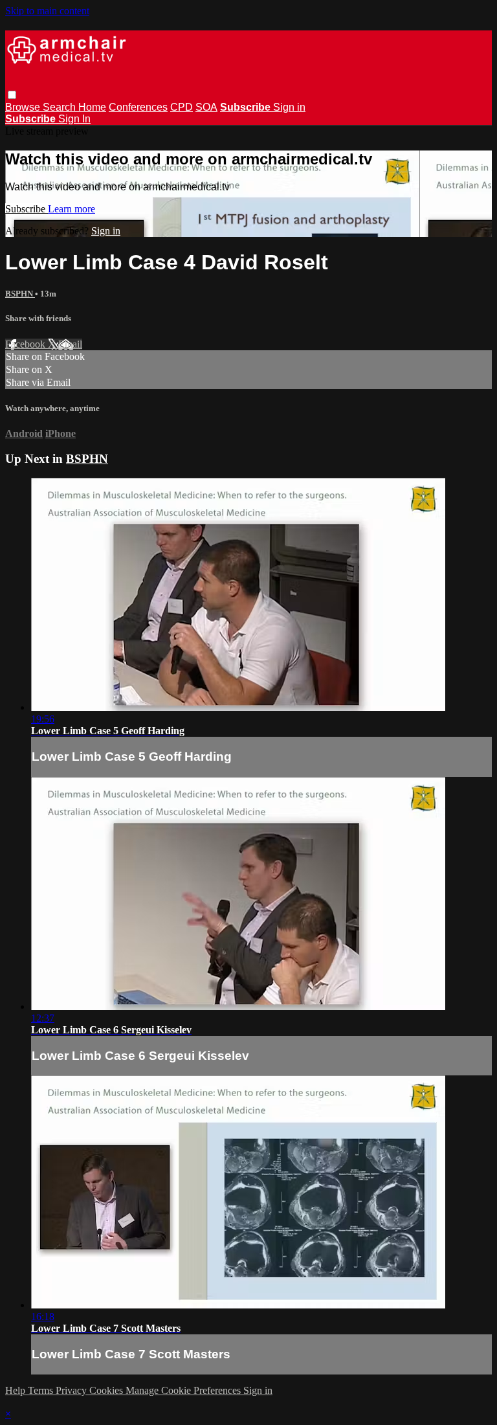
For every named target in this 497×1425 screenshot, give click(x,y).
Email (70, 344)
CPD (181, 107)
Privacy (72, 1390)
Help (16, 1390)
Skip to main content (47, 10)
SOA (206, 107)
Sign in (289, 107)
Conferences (138, 107)
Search (60, 107)
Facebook (26, 344)
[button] (12, 95)
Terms (42, 1390)
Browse (24, 107)
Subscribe (26, 208)
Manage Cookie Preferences (184, 1390)
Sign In (74, 118)
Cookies (107, 1390)
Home (92, 107)
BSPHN (20, 293)
